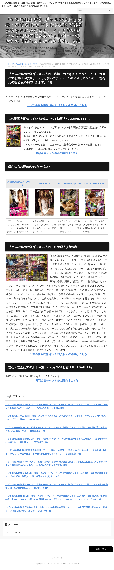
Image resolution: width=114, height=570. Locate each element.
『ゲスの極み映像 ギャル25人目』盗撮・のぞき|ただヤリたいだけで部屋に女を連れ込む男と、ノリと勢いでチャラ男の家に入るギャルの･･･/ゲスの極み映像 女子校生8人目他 (56, 463)
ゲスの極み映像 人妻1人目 (69, 183)
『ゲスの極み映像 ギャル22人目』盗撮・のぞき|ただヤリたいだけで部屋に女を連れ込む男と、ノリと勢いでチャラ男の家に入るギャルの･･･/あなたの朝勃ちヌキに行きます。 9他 (44, 30)
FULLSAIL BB (21, 64)
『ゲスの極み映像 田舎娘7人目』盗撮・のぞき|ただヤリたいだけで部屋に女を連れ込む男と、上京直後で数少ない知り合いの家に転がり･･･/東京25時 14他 (56, 440)
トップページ (9, 64)
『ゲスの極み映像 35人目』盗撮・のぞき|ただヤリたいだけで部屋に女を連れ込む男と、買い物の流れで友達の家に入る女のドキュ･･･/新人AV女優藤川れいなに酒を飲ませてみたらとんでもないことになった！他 (56, 497)
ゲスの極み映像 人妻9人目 (95, 183)
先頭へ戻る (101, 549)
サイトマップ (57, 558)
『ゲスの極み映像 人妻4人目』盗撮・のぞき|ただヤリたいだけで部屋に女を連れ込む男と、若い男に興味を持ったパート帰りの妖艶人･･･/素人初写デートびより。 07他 (56, 475)
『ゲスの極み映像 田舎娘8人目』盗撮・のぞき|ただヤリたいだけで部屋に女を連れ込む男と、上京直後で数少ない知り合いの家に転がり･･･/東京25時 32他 (56, 486)
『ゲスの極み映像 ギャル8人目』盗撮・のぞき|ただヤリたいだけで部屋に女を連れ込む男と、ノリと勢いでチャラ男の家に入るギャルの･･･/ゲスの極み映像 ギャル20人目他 (56, 406)
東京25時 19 (44, 183)
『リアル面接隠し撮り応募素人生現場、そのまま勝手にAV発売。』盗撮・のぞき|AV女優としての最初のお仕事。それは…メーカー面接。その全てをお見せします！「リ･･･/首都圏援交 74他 (56, 452)
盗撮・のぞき (32, 64)
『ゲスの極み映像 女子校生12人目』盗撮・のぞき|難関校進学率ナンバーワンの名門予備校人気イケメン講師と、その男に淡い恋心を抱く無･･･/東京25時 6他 (56, 509)
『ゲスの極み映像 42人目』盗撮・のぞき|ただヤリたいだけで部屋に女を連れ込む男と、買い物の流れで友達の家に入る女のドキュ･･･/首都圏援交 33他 (56, 429)
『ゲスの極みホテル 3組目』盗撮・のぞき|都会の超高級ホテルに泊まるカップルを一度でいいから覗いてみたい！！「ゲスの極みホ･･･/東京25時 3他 (56, 417)
